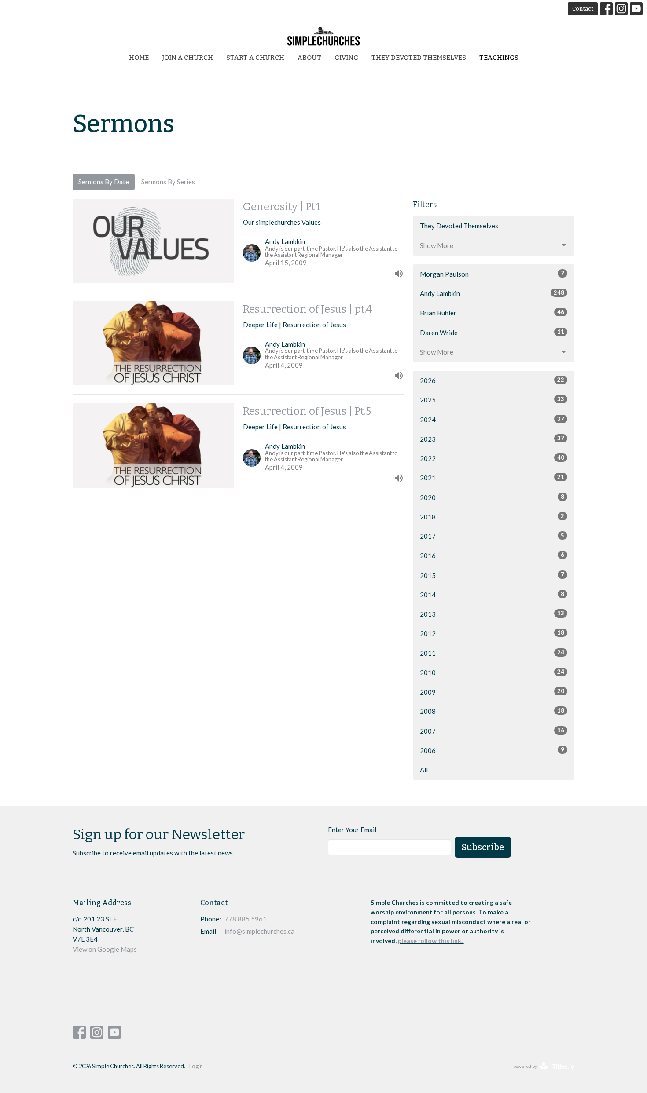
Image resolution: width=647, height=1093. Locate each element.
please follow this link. (431, 940)
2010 (492, 672)
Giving (346, 58)
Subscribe (483, 847)
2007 (492, 731)
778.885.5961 (245, 919)
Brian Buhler (492, 312)
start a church (255, 58)
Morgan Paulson (492, 274)
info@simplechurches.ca (259, 931)
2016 (492, 555)
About (309, 58)
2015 (492, 575)
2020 (492, 497)
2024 (492, 419)
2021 (492, 477)
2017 (492, 536)
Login (196, 1066)
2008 (492, 711)
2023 (492, 439)
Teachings (498, 58)
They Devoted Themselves (418, 58)
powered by (539, 1074)
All (424, 770)
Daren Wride (492, 332)
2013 (492, 614)
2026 (492, 380)
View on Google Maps (105, 949)
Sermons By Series (168, 182)
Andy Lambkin (492, 293)
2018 (492, 516)
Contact (582, 8)
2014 (492, 594)
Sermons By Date (103, 182)
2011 (492, 653)
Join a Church (187, 58)
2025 (492, 399)
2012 (492, 633)
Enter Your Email (352, 829)
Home (139, 58)
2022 (492, 458)
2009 (492, 691)
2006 (492, 750)
